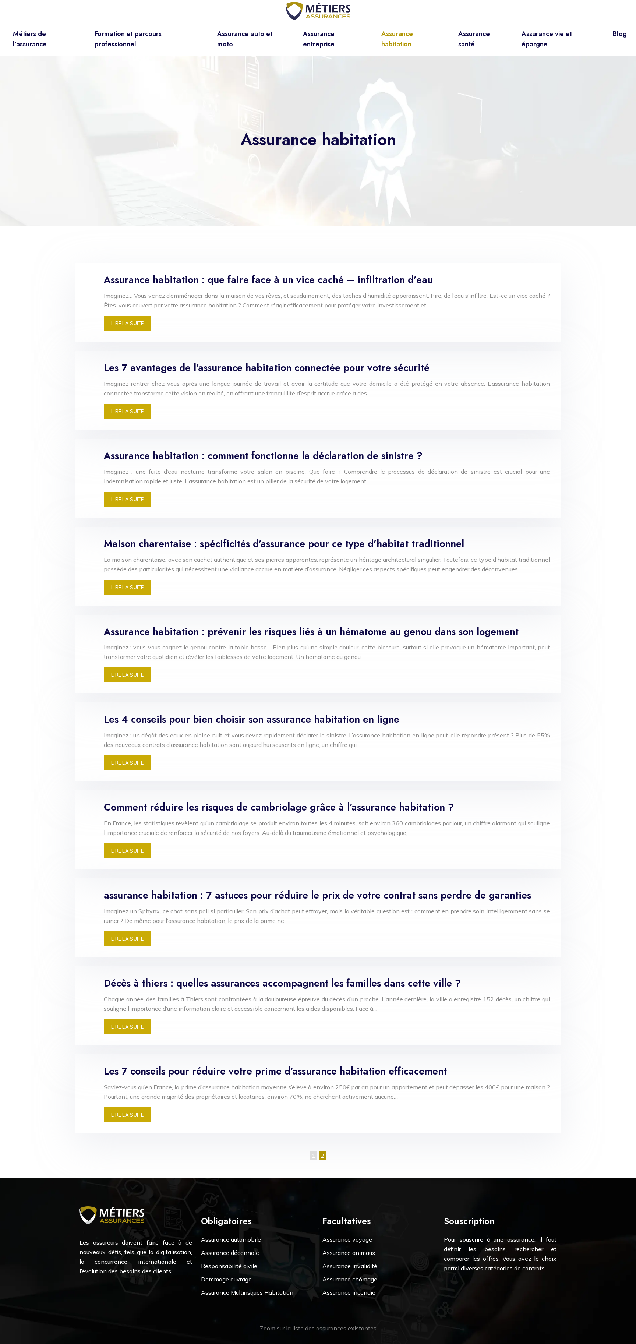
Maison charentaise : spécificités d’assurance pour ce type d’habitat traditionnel (284, 543)
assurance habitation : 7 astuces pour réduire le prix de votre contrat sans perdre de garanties (317, 895)
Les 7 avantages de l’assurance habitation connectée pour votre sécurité (267, 367)
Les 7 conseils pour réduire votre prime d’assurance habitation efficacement (275, 1071)
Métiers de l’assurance (30, 39)
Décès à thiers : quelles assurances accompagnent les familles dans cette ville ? (282, 983)
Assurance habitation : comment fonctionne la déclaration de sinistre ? (263, 455)
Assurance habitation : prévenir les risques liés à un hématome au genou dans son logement (311, 631)
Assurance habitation (397, 39)
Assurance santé (474, 39)
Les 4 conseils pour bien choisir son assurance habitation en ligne (251, 719)
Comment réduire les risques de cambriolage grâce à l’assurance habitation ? (279, 807)
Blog (620, 34)
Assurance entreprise (319, 39)
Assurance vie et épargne (547, 39)
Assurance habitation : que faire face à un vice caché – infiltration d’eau (268, 279)
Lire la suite (127, 323)
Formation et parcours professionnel (128, 39)
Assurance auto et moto (244, 39)
